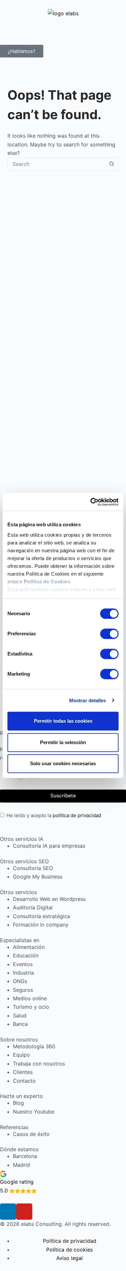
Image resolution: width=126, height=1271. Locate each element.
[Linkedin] (8, 1211)
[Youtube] (24, 1211)
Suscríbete (63, 795)
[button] (63, 1182)
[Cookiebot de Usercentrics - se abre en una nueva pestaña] (91, 502)
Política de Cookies (47, 581)
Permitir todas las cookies (63, 721)
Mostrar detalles (87, 700)
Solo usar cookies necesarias (63, 763)
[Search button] (111, 163)
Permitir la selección (63, 742)
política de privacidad (77, 815)
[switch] (109, 634)
